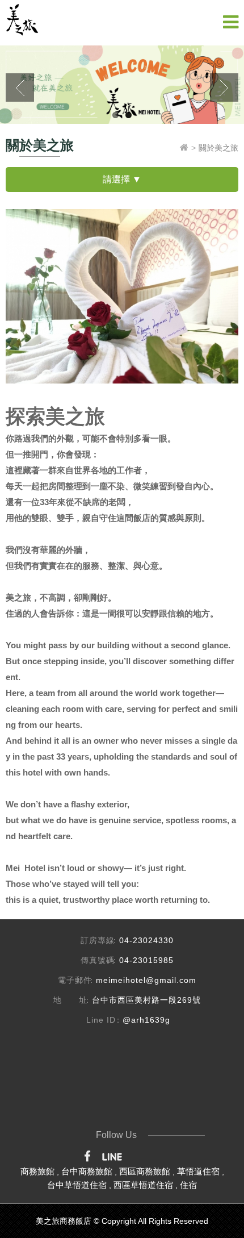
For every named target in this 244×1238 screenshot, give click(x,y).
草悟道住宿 (198, 1171)
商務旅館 (37, 1171)
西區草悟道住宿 (143, 1185)
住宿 (188, 1185)
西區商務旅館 (144, 1171)
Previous (20, 87)
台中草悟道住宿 (77, 1185)
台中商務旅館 (86, 1171)
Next (224, 87)
